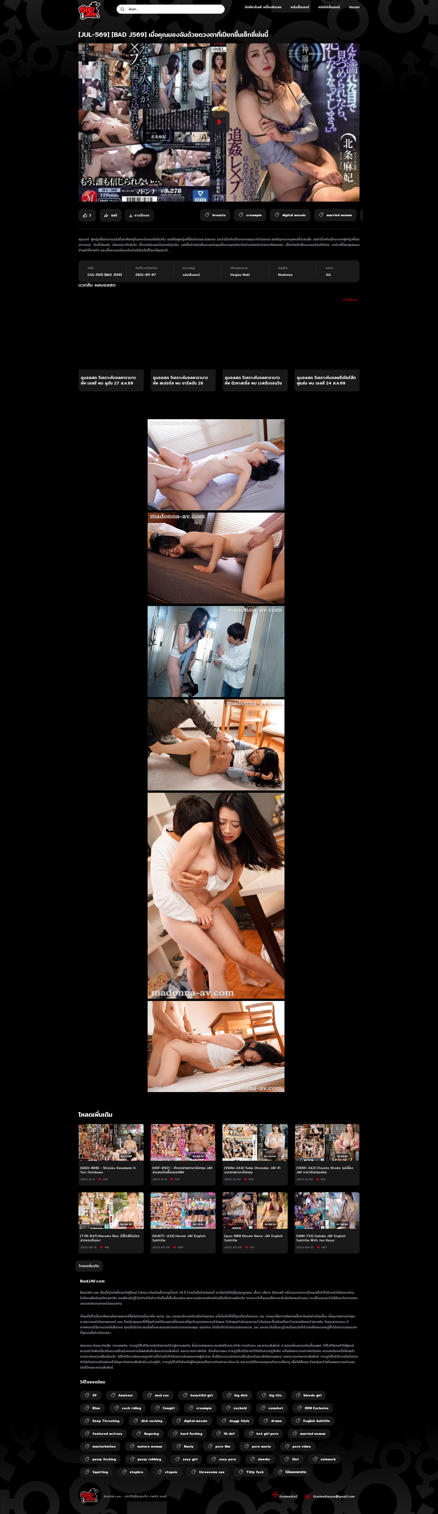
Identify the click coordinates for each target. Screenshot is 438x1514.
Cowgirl (169, 1408)
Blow (96, 1408)
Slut (295, 1459)
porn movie (261, 1446)
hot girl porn (267, 1433)
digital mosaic (196, 1420)
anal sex (162, 1395)
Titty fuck (255, 1472)
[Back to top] (425, 1501)
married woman (313, 1433)
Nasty (189, 1446)
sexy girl (190, 1459)
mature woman (149, 1446)
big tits (275, 1395)
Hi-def (229, 1433)
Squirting (100, 1472)
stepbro (136, 1472)
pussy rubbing (149, 1459)
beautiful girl (201, 1395)
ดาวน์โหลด (141, 215)
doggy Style (239, 1420)
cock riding (131, 1408)
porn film (222, 1446)
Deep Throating (105, 1420)
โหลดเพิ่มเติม (89, 1266)
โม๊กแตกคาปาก (295, 1472)
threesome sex (211, 1472)
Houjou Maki (240, 274)
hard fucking (191, 1433)
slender (264, 1459)
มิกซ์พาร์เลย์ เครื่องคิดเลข (263, 7)
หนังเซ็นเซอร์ (300, 7)
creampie (204, 1408)
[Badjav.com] (89, 10)
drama (276, 1420)
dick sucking (151, 1420)
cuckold (240, 1408)
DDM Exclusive (316, 1408)
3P (94, 1395)
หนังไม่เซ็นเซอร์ (329, 7)
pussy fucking (104, 1459)
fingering (151, 1433)
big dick (241, 1395)
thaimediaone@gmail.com (334, 1496)
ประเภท (354, 7)
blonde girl (312, 1395)
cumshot (275, 1408)
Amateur (125, 1395)
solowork (328, 1459)
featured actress (107, 1433)
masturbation (104, 1446)
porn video (301, 1446)
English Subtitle (316, 1420)
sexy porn (227, 1459)
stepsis (171, 1472)
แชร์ (113, 215)
